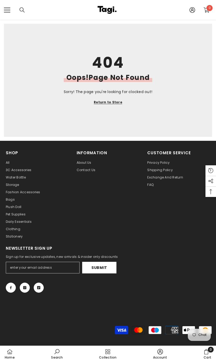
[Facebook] (11, 288)
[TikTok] (39, 288)
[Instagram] (25, 288)
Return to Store (108, 102)
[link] (57, 354)
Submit (99, 267)
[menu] (7, 10)
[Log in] (192, 10)
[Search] (22, 10)
